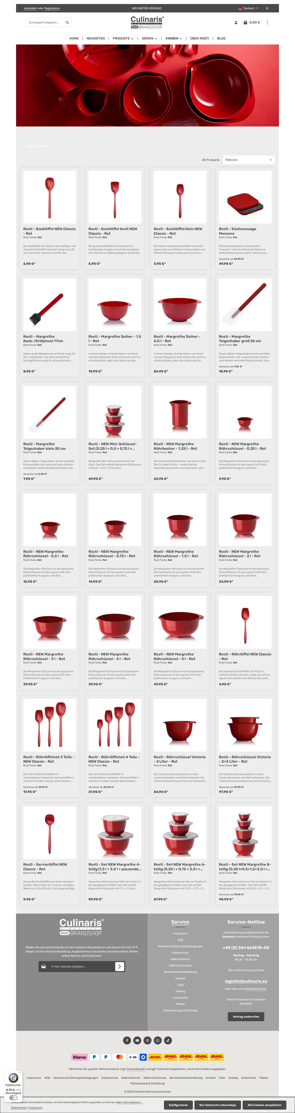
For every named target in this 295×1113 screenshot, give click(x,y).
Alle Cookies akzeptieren (264, 1105)
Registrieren (52, 8)
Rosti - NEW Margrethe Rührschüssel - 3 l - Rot (44, 656)
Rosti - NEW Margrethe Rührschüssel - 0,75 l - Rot (111, 553)
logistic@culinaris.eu (246, 981)
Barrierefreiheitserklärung (180, 972)
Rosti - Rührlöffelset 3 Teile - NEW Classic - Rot (48, 759)
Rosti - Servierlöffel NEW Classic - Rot (45, 866)
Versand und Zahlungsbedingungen (180, 946)
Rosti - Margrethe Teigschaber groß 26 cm (240, 338)
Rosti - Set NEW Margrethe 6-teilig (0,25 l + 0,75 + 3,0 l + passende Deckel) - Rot (180, 866)
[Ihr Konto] (235, 22)
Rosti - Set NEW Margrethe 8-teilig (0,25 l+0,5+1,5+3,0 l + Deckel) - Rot (245, 866)
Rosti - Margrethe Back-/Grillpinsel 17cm (43, 338)
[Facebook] (127, 1040)
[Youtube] (137, 1040)
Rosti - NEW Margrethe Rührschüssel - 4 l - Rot (109, 656)
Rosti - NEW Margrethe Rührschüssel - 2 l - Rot (239, 553)
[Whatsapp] (158, 1040)
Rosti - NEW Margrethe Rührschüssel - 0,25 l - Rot (242, 446)
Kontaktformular (256, 989)
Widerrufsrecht (180, 959)
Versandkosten (136, 1069)
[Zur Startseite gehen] (147, 22)
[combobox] (44, 22)
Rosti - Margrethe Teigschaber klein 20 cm (44, 446)
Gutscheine (180, 997)
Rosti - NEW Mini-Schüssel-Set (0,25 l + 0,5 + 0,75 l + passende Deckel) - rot (112, 446)
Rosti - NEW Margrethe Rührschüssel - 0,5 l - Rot (45, 553)
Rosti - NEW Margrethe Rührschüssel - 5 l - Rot (174, 656)
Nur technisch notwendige (217, 1105)
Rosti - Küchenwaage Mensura (237, 231)
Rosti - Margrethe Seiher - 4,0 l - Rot (177, 338)
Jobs (180, 985)
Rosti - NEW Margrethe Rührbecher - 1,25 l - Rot (175, 446)
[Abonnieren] (119, 966)
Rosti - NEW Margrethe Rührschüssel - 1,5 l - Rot (176, 553)
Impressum (180, 933)
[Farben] (174, 38)
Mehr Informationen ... (129, 1102)
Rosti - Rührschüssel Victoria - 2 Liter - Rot (179, 759)
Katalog (180, 991)
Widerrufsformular (180, 965)
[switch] (13, 1097)
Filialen (180, 1004)
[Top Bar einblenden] (267, 22)
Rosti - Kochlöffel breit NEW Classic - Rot (112, 231)
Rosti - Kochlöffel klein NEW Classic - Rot (178, 231)
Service (180, 922)
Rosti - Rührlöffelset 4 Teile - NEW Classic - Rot (114, 759)
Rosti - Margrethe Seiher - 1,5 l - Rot (114, 338)
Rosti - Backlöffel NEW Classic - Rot (49, 231)
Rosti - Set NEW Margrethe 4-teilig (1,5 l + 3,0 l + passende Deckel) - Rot (114, 866)
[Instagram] (147, 1040)
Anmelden (30, 8)
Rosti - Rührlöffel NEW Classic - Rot (245, 656)
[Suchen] (67, 22)
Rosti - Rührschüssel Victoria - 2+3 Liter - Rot (245, 759)
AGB (180, 940)
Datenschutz (180, 952)
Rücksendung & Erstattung (180, 1010)
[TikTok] (168, 1040)
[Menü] (20, 1073)
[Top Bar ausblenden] (267, 8)
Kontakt (180, 978)
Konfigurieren (178, 1105)
